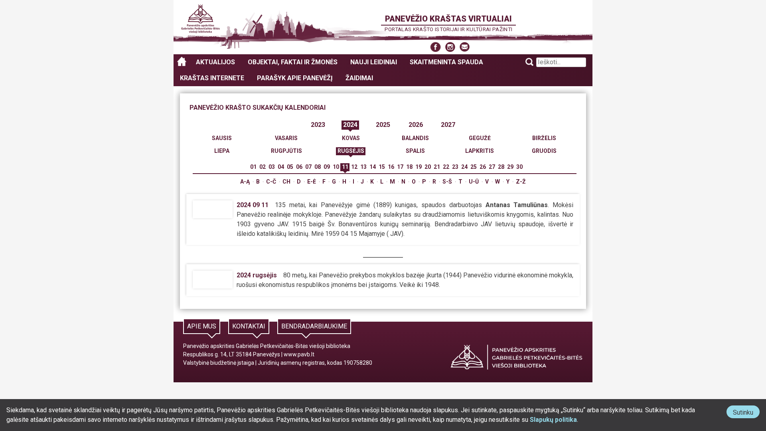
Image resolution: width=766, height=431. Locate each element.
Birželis (544, 138)
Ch (286, 181)
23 (455, 167)
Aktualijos (215, 62)
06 (299, 167)
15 (382, 167)
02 (262, 167)
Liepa (221, 151)
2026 (416, 125)
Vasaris (286, 138)
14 (372, 167)
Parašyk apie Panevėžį (295, 78)
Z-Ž (521, 181)
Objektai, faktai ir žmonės (293, 62)
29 (510, 167)
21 (437, 167)
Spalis (415, 151)
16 (391, 167)
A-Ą (245, 181)
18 (409, 167)
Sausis (222, 138)
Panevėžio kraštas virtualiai (448, 19)
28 (501, 167)
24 (464, 167)
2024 (350, 125)
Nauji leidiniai (373, 62)
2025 (383, 125)
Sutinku (746, 413)
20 (427, 167)
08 (317, 167)
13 (363, 167)
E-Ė (311, 181)
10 (336, 167)
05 (290, 167)
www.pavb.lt (299, 354)
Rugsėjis (351, 151)
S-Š (447, 181)
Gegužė (480, 138)
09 (327, 167)
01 (253, 167)
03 (271, 167)
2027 (448, 125)
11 (345, 167)
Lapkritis (479, 151)
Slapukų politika (553, 419)
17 (400, 167)
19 (418, 167)
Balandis (415, 138)
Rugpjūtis (286, 151)
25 (473, 167)
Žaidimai (359, 78)
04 (281, 167)
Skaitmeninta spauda (446, 62)
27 (492, 167)
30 (519, 167)
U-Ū (474, 181)
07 (308, 167)
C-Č (271, 181)
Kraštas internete (212, 78)
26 (483, 167)
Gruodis (544, 151)
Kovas (351, 138)
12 (354, 167)
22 (446, 167)
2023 (318, 125)
